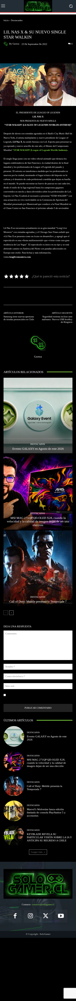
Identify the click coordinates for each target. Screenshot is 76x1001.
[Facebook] (15, 916)
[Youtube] (61, 916)
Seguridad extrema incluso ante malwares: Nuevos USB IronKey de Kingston (57, 319)
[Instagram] (30, 916)
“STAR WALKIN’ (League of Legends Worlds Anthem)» (40, 150)
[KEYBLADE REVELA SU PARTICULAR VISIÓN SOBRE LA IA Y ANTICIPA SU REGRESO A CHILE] (14, 835)
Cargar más (37, 852)
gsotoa (16, 44)
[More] (51, 55)
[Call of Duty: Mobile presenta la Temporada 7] (38, 568)
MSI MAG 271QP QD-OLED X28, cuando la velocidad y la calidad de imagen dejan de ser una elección (38, 521)
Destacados (17, 20)
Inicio (6, 20)
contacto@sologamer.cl (43, 904)
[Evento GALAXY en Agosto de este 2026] (38, 415)
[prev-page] (6, 612)
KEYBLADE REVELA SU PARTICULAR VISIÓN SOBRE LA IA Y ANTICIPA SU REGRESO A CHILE (49, 837)
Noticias (24, 27)
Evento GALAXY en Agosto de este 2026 (38, 448)
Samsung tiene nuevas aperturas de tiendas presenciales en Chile (19, 318)
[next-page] (11, 612)
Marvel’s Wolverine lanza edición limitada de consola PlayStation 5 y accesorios (46, 812)
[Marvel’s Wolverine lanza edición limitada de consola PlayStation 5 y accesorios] (14, 811)
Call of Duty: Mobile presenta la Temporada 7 (38, 601)
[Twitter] (45, 916)
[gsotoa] (6, 44)
